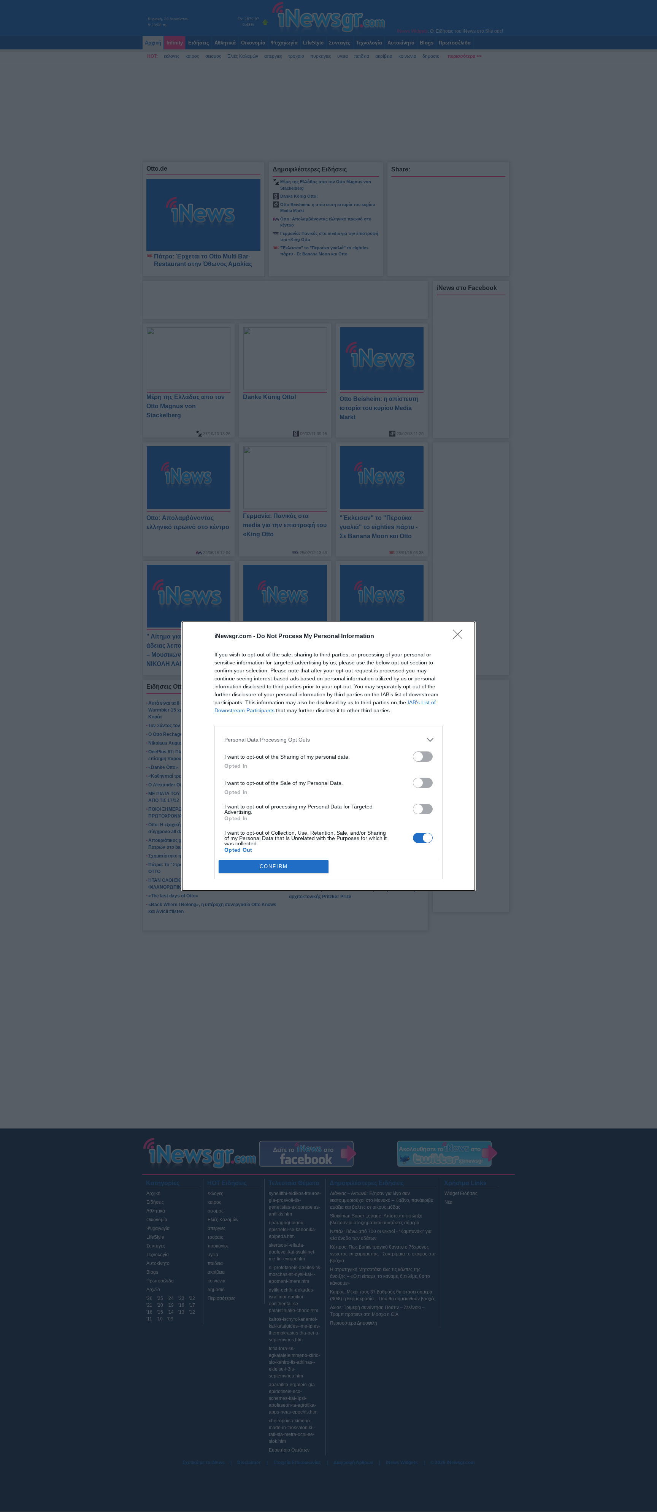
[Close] (460, 636)
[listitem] (328, 740)
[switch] (423, 756)
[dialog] (328, 756)
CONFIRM (274, 866)
